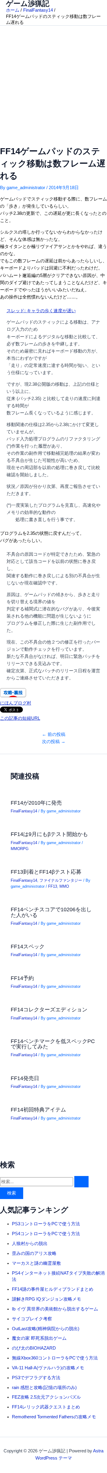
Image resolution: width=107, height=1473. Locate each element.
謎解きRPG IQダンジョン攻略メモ (46, 1299)
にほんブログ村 (15, 703)
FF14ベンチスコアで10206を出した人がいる (51, 912)
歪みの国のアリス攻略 (34, 1253)
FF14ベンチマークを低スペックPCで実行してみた (53, 1044)
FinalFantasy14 (24, 811)
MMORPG (20, 848)
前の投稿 (53, 734)
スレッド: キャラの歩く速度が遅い (41, 310)
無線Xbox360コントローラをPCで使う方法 (55, 1358)
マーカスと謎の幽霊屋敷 (36, 1263)
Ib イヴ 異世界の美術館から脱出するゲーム (55, 1309)
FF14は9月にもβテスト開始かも (49, 834)
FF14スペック (28, 946)
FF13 (52, 886)
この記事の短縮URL (20, 718)
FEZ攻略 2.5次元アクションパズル (46, 1397)
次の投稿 (53, 741)
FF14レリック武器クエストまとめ (46, 1407)
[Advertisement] (53, 82)
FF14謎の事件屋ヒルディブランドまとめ (52, 1289)
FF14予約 (22, 978)
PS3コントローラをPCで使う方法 (46, 1223)
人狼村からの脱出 (30, 1243)
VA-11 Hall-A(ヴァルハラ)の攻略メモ (48, 1367)
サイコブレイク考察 (32, 1318)
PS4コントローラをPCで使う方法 (46, 1233)
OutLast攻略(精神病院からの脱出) (45, 1328)
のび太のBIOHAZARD (34, 1348)
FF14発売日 (25, 1078)
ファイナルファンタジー (61, 880)
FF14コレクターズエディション (49, 1009)
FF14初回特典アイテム (38, 1109)
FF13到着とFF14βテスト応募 (46, 872)
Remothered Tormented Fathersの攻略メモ (54, 1416)
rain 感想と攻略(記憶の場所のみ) (44, 1387)
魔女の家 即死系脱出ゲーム (39, 1338)
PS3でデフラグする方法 (36, 1377)
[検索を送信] (81, 1182)
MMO (64, 886)
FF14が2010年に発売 (36, 803)
